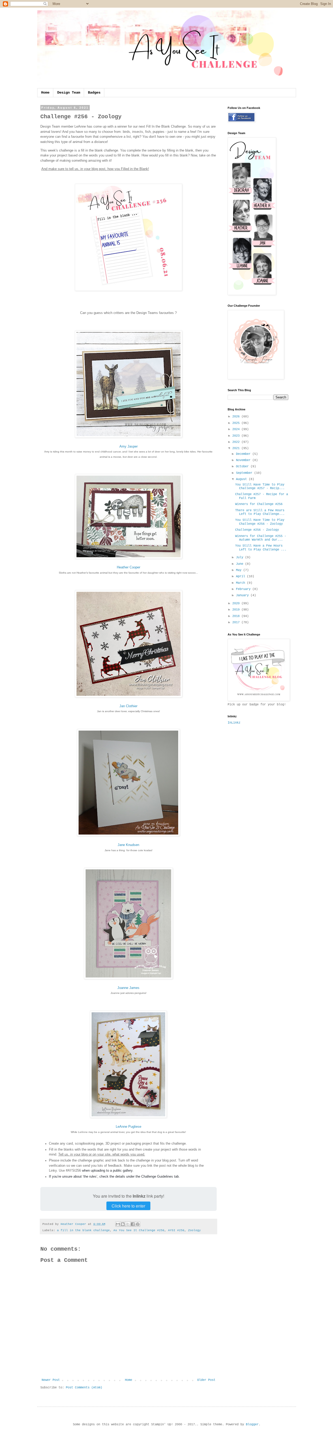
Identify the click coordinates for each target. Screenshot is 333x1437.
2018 (236, 616)
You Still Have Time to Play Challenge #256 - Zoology (259, 522)
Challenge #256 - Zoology (257, 530)
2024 (236, 429)
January (243, 595)
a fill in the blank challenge (83, 1230)
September (245, 473)
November (244, 460)
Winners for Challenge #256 (259, 504)
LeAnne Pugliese (128, 1126)
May (239, 570)
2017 (236, 622)
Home (45, 92)
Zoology (194, 1230)
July (240, 557)
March (241, 583)
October (243, 466)
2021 (236, 448)
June (240, 564)
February (244, 589)
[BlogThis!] (122, 1224)
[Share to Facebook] (132, 1224)
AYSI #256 (176, 1230)
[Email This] (117, 1224)
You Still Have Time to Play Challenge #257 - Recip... (260, 486)
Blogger (252, 1424)
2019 (236, 610)
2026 (236, 416)
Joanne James (128, 988)
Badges (94, 92)
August (242, 479)
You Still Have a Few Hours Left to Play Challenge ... (260, 547)
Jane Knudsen (128, 845)
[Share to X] (127, 1224)
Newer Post (51, 1380)
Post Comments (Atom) (84, 1387)
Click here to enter (128, 1206)
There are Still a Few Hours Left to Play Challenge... (260, 512)
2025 (236, 423)
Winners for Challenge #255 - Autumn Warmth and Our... (260, 538)
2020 (236, 603)
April (241, 576)
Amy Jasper (128, 446)
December (244, 454)
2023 (236, 436)
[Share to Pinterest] (137, 1224)
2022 (236, 442)
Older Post (206, 1380)
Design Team (68, 92)
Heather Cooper (128, 567)
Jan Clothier (128, 706)
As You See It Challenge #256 (138, 1230)
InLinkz (234, 723)
